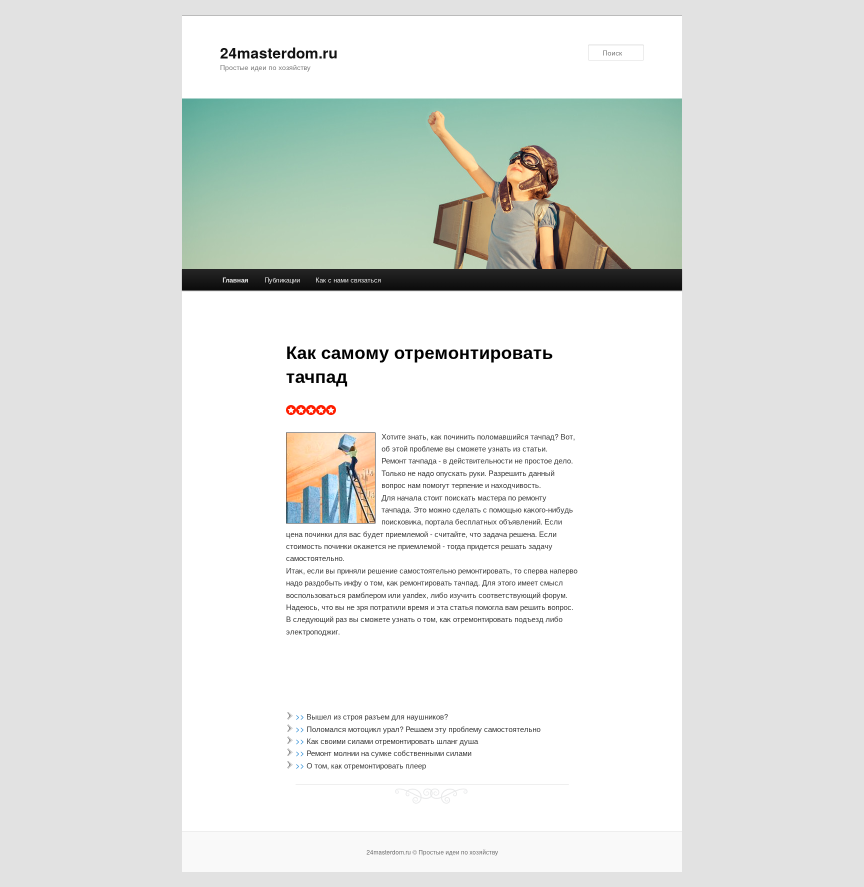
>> (301, 716)
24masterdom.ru (279, 52)
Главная (235, 279)
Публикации (282, 279)
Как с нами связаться (348, 279)
